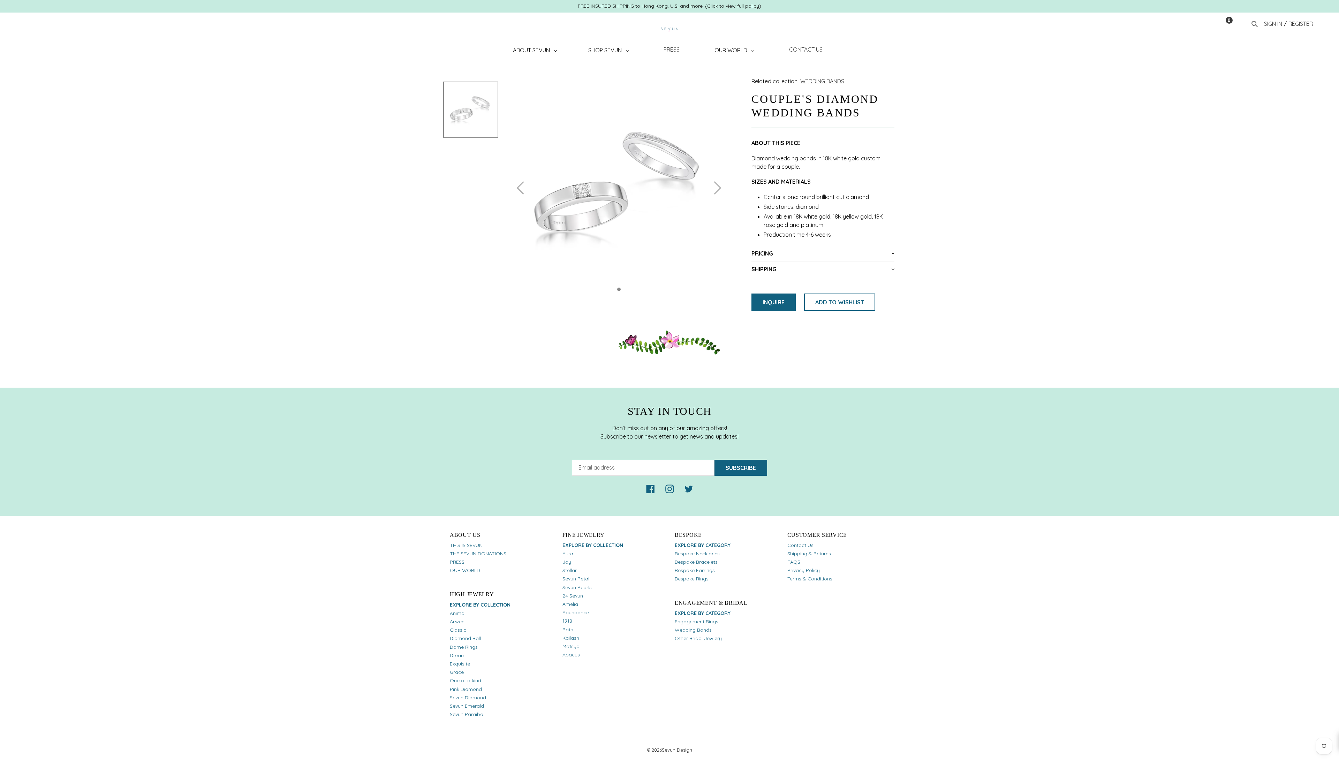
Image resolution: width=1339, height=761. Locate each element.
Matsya (571, 646)
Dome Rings (464, 647)
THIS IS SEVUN (466, 545)
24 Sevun (572, 596)
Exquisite (460, 664)
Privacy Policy (803, 570)
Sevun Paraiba (466, 714)
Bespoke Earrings (695, 570)
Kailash (570, 638)
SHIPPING (764, 269)
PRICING (762, 253)
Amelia (570, 604)
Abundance (575, 612)
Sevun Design (677, 750)
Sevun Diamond (468, 697)
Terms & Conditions (809, 579)
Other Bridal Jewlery (698, 638)
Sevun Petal (575, 579)
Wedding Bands (693, 630)
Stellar (569, 570)
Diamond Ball (465, 638)
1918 (567, 621)
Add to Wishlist (839, 302)
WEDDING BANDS (822, 81)
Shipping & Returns (809, 553)
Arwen (457, 621)
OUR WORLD (465, 570)
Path (567, 629)
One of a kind (465, 680)
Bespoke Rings (692, 579)
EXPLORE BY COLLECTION (480, 605)
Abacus (571, 655)
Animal (458, 613)
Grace (457, 672)
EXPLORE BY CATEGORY (703, 545)
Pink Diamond (466, 689)
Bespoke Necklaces (697, 553)
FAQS (793, 562)
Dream (458, 655)
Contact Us (800, 545)
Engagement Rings (696, 621)
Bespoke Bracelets (696, 562)
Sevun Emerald (467, 706)
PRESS (457, 562)
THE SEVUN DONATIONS (478, 553)
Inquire (774, 302)
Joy (566, 562)
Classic (458, 630)
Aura (567, 553)
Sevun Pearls (577, 587)
